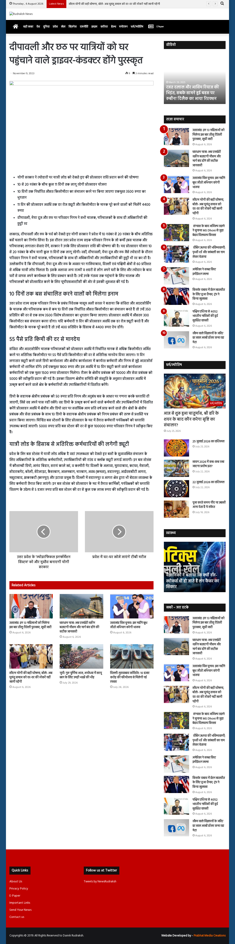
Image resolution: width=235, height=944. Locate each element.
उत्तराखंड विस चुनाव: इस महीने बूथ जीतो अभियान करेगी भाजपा (128, 625)
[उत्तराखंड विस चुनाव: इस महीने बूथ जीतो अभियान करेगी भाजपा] (132, 606)
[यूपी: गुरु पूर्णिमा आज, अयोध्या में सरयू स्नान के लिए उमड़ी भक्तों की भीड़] (81, 656)
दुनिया (46, 26)
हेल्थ (113, 26)
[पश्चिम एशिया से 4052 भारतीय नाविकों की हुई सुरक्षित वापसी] (176, 318)
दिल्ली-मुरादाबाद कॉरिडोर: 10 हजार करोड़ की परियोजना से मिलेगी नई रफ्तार (129, 677)
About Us (15, 881)
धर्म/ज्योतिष (137, 26)
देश (38, 26)
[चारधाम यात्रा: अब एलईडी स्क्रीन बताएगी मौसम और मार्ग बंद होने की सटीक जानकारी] (81, 606)
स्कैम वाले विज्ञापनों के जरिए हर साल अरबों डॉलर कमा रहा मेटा (208, 338)
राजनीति (84, 26)
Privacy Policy (18, 888)
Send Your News (20, 910)
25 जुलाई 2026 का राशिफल (208, 441)
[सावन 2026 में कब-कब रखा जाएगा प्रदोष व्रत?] (176, 468)
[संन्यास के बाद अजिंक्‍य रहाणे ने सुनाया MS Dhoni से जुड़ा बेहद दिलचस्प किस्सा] (176, 232)
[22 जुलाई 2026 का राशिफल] (176, 488)
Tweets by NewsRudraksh (100, 881)
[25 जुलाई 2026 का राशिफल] (176, 448)
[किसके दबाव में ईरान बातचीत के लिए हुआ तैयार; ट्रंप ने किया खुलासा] (176, 296)
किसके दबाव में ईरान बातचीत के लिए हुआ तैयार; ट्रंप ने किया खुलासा (209, 294)
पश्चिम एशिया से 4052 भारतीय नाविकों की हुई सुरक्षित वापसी (205, 316)
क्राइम (94, 26)
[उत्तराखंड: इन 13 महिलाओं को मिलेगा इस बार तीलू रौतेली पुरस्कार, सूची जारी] (31, 606)
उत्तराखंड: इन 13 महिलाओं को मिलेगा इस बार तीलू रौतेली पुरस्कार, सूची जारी (30, 625)
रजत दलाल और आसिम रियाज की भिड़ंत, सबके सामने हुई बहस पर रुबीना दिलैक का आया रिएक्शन (192, 93)
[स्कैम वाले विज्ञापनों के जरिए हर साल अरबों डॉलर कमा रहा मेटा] (176, 339)
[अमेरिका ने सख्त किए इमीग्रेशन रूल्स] (176, 276)
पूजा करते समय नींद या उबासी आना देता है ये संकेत (209, 505)
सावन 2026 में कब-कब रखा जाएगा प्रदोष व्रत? (208, 464)
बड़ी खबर (28, 26)
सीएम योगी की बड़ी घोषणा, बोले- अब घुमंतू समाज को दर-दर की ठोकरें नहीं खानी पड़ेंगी (114, 4)
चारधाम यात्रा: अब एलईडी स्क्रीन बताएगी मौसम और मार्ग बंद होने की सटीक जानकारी (79, 627)
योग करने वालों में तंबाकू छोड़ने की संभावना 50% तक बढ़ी (193, 584)
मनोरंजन (123, 26)
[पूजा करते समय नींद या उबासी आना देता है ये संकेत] (176, 509)
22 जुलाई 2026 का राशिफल (208, 482)
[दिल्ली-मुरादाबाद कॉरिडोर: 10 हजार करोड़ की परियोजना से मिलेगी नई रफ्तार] (132, 656)
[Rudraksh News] (21, 14)
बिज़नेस (73, 26)
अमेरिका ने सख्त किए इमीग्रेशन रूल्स (204, 272)
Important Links (19, 902)
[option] (195, 79)
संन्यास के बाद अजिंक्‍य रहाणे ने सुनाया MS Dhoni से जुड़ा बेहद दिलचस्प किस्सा (209, 231)
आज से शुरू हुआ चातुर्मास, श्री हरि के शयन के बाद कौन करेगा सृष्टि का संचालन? (191, 419)
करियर (104, 26)
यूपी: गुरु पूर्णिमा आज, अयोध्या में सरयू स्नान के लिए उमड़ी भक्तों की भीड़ (81, 675)
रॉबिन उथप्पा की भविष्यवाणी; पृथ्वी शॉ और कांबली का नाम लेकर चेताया (209, 252)
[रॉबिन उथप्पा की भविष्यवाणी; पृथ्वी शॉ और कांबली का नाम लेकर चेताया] (176, 254)
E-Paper (14, 895)
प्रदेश (55, 26)
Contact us (16, 917)
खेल (63, 26)
